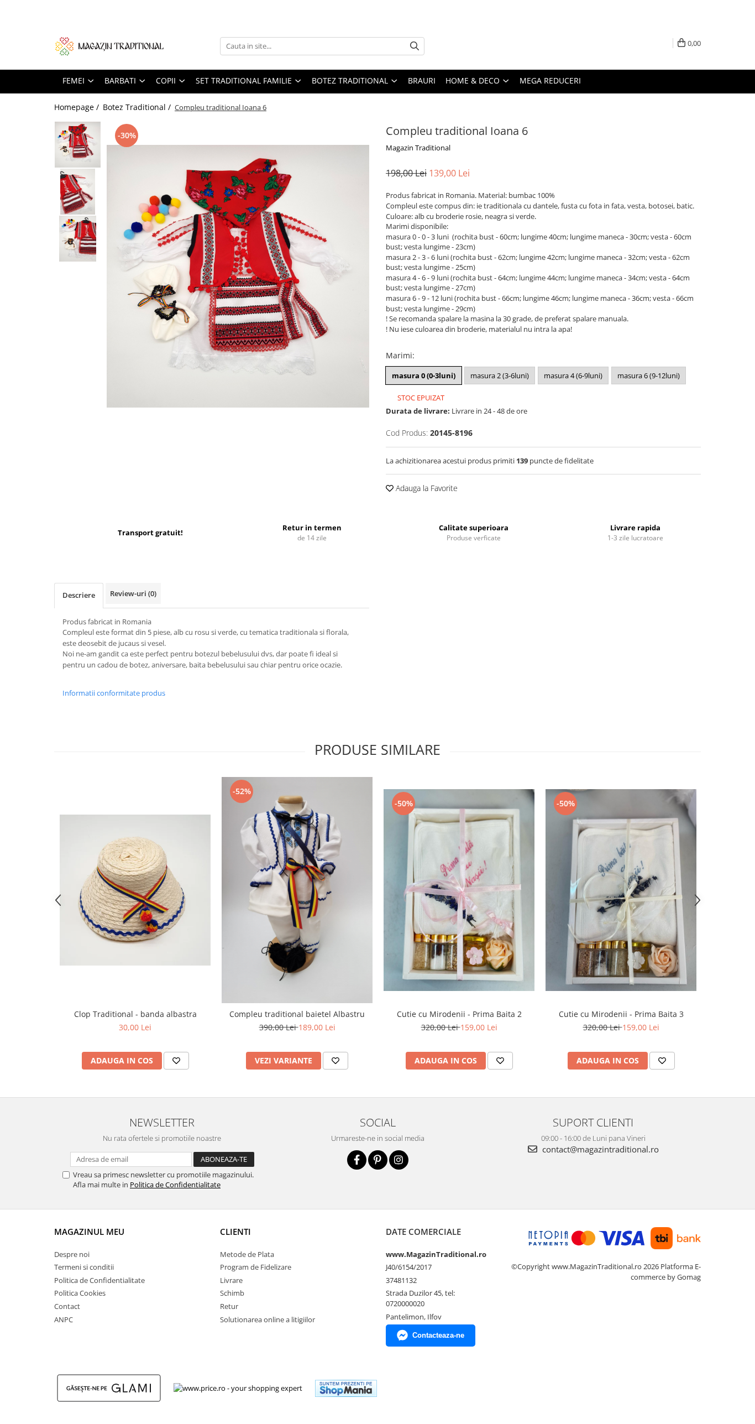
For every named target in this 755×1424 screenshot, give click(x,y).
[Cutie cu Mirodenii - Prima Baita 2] (459, 890)
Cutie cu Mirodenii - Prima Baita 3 (621, 1014)
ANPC (63, 1319)
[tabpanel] (238, 276)
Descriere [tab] (78, 595)
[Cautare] (414, 46)
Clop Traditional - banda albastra (135, 1014)
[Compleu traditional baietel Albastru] (297, 890)
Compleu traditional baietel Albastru (297, 1014)
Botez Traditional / (138, 107)
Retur (229, 1306)
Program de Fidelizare (255, 1267)
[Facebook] (356, 1160)
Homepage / (77, 107)
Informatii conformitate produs (113, 693)
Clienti (235, 1231)
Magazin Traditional (418, 148)
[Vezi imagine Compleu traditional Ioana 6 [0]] (78, 145)
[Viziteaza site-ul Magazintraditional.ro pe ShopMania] (346, 1388)
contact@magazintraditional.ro (599, 1149)
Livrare (231, 1280)
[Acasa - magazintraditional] (109, 45)
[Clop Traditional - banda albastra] (135, 890)
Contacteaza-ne (438, 1335)
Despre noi (72, 1254)
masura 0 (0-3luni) (423, 375)
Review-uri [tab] (133, 593)
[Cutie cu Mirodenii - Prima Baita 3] (621, 890)
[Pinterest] (377, 1160)
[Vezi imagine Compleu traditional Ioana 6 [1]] (78, 192)
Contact (67, 1306)
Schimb (232, 1293)
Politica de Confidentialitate (175, 1185)
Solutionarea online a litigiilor (267, 1319)
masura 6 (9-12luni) (648, 375)
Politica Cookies (80, 1293)
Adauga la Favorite (426, 488)
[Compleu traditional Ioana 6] (238, 276)
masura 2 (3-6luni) (499, 375)
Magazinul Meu (89, 1231)
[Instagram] (398, 1160)
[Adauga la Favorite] (176, 1061)
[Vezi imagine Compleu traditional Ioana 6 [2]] (78, 239)
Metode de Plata (247, 1254)
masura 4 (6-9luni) (573, 375)
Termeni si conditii (84, 1267)
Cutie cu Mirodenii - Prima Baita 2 (459, 1014)
